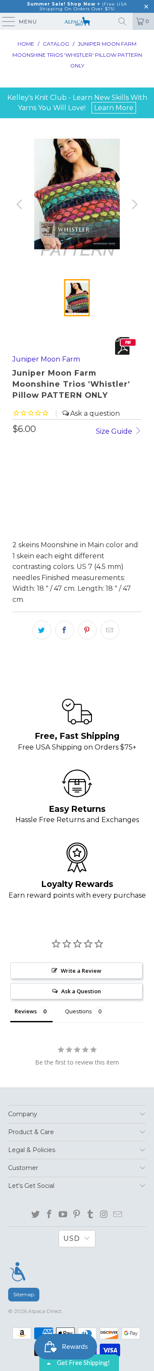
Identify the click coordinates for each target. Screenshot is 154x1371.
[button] (146, 42)
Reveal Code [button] (110, 92)
